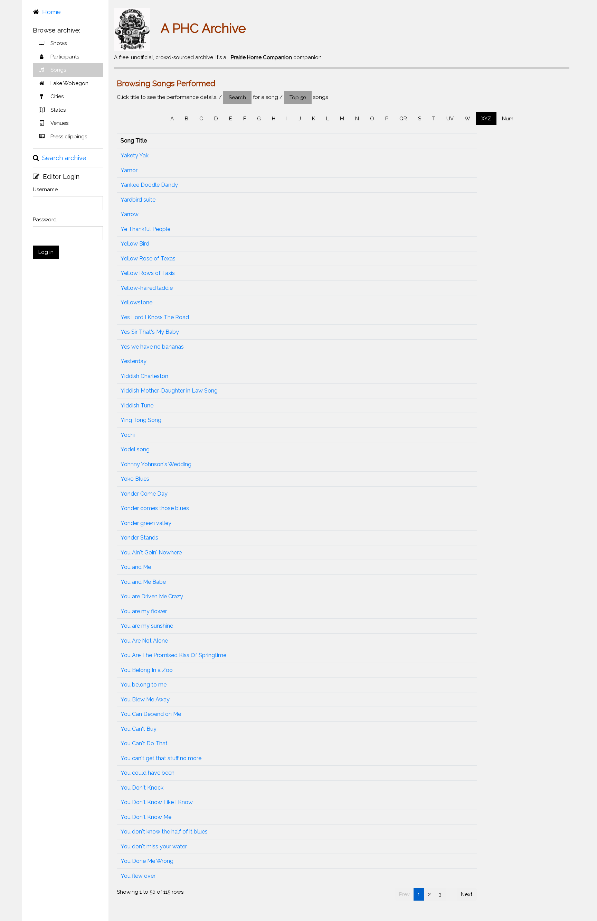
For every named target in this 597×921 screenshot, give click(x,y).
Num (507, 119)
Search (237, 97)
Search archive (64, 158)
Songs (58, 70)
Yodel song (135, 449)
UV (450, 119)
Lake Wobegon (69, 83)
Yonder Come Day (144, 493)
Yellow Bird (135, 243)
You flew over (138, 876)
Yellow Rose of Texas (148, 258)
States (58, 110)
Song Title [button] (134, 140)
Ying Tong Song (141, 420)
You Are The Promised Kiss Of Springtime (173, 655)
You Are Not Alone (144, 640)
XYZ (486, 119)
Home (51, 12)
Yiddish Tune (137, 405)
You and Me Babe (143, 582)
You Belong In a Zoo (147, 670)
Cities (57, 96)
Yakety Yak (135, 155)
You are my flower (144, 611)
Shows (58, 43)
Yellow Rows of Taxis (148, 273)
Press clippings (68, 136)
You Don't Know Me (146, 817)
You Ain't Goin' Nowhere (151, 552)
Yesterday (133, 361)
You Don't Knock (142, 787)
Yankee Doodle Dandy (149, 185)
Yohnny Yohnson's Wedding (156, 464)
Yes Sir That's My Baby (150, 332)
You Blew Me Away (145, 699)
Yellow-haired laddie (147, 288)
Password (45, 220)
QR (403, 119)
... (451, 894)
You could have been (147, 773)
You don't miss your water (154, 846)
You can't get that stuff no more (161, 758)
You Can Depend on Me (151, 714)
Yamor (129, 170)
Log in (46, 252)
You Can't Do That (144, 743)
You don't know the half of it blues (164, 831)
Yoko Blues (135, 479)
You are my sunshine (147, 626)
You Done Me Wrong (147, 861)
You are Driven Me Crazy (152, 596)
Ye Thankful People (145, 229)
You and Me (136, 567)
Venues (59, 123)
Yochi (128, 435)
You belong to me (144, 684)
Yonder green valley (146, 523)
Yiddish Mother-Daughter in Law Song (169, 390)
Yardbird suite (138, 199)
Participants (64, 57)
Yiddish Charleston (144, 376)
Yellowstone (136, 302)
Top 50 (298, 97)
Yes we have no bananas (152, 346)
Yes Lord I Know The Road (155, 317)
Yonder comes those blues (155, 508)
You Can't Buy (139, 729)
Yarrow (130, 214)
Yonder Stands (139, 537)
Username (45, 189)
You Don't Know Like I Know (157, 802)
